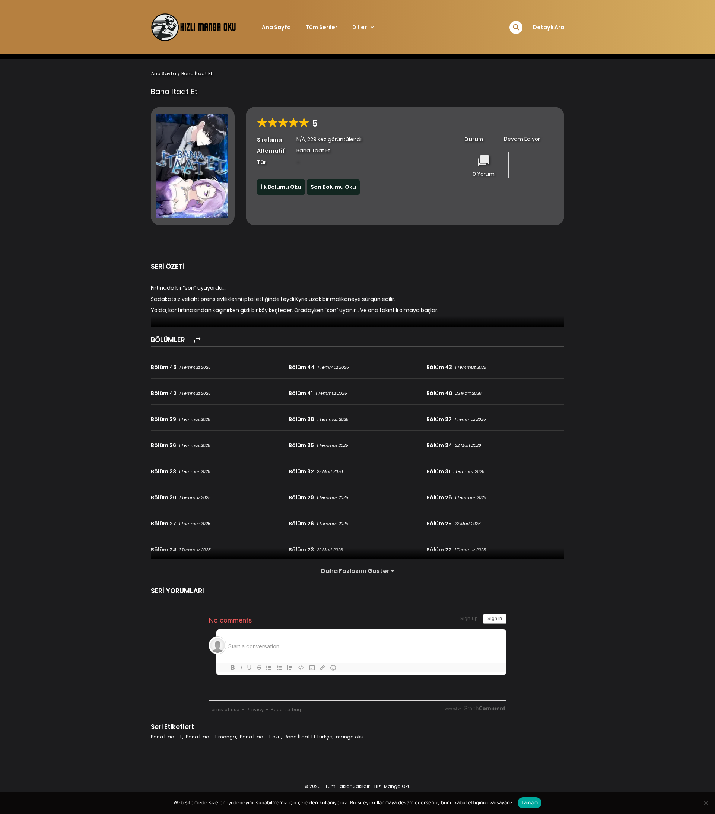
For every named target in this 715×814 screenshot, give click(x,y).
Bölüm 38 (301, 419)
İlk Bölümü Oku (281, 187)
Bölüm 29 (301, 497)
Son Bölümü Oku (333, 187)
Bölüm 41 (301, 393)
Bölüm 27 (163, 523)
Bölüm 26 (301, 523)
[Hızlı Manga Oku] (194, 27)
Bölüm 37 (439, 419)
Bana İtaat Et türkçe (308, 737)
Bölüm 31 (438, 471)
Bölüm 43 (439, 367)
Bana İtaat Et (197, 73)
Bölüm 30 (164, 497)
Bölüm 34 (439, 445)
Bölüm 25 (439, 523)
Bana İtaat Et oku (260, 737)
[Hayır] (705, 803)
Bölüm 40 (439, 393)
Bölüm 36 (163, 445)
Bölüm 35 (301, 445)
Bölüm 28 (439, 497)
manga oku (349, 737)
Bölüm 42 (164, 393)
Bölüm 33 (163, 471)
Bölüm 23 (301, 549)
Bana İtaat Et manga (211, 737)
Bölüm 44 (302, 367)
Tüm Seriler (321, 27)
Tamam (529, 802)
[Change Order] (197, 340)
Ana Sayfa (276, 27)
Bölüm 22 (439, 549)
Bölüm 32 (301, 471)
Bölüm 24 (164, 549)
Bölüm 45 (164, 367)
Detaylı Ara (548, 27)
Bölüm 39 (163, 419)
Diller (359, 27)
